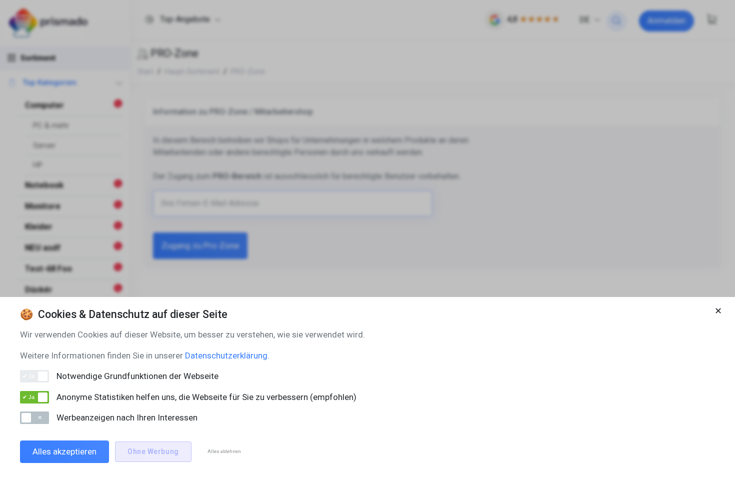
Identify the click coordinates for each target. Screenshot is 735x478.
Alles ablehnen (224, 451)
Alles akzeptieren (64, 451)
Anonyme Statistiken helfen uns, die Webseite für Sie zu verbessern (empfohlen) (206, 397)
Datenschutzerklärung (226, 355)
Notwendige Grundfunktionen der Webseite (137, 376)
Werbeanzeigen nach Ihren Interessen (127, 417)
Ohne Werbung (153, 452)
